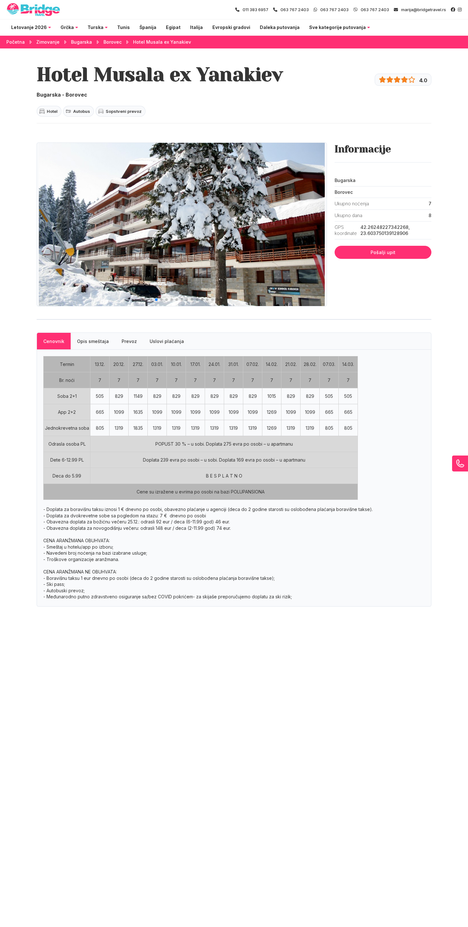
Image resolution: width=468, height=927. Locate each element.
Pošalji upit (383, 252)
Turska (95, 27)
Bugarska (81, 42)
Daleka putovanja (280, 27)
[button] (141, 299)
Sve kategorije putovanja (337, 27)
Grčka (67, 27)
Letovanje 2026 (29, 27)
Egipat (173, 27)
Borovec (112, 42)
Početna (15, 42)
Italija (196, 27)
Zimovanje (48, 42)
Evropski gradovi (231, 27)
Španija (147, 27)
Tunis (123, 27)
